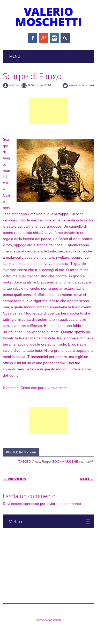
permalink (86, 461)
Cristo (36, 461)
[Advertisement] (48, 117)
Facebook (32, 38)
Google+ (43, 38)
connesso (31, 504)
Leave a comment (81, 85)
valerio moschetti (48, 16)
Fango (46, 461)
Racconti (30, 452)
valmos (14, 85)
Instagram (54, 38)
